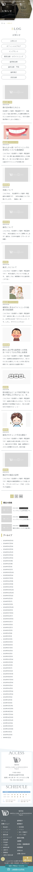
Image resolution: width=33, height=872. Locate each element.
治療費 (19, 841)
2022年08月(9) (8, 677)
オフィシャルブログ (14, 46)
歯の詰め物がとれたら (11, 107)
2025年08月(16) (8, 575)
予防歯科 (5, 842)
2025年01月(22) (8, 595)
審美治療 (5, 834)
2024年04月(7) (8, 622)
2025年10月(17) (8, 569)
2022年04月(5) (8, 688)
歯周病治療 (14, 62)
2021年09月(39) (8, 708)
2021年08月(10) (8, 711)
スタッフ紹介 (22, 834)
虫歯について (8, 190)
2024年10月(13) (8, 604)
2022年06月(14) (8, 682)
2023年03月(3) (8, 656)
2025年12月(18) (8, 564)
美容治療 (13, 77)
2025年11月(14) (7, 566)
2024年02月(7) (8, 627)
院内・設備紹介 (23, 832)
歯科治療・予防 (13, 67)
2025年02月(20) (8, 593)
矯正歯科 (5, 827)
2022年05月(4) (8, 685)
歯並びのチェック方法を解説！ (15, 435)
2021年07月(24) (8, 714)
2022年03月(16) (8, 691)
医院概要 (21, 827)
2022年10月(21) (8, 671)
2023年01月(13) (8, 662)
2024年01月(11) (7, 630)
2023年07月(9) (8, 648)
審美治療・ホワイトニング (13, 56)
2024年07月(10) (8, 613)
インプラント (13, 51)
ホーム (3, 23)
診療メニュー (5, 824)
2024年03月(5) (8, 624)
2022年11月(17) (7, 668)
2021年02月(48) (8, 729)
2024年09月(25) (8, 607)
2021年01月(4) (7, 732)
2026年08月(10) (8, 540)
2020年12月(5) (7, 734)
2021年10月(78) (8, 706)
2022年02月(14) (8, 694)
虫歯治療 (5, 840)
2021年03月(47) (8, 726)
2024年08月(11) (8, 610)
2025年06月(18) (8, 581)
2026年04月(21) (8, 552)
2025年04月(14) (8, 587)
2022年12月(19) (8, 665)
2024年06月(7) (8, 616)
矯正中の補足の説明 (10, 475)
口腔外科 (5, 850)
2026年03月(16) (8, 555)
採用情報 (20, 847)
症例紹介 (20, 821)
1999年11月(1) (7, 737)
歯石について (8, 227)
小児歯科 (5, 845)
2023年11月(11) (7, 636)
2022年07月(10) (8, 679)
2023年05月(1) (7, 653)
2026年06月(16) (8, 546)
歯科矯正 (13, 72)
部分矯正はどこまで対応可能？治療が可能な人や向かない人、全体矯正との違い (16, 394)
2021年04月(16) (8, 723)
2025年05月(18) (8, 584)
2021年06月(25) (8, 717)
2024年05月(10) (8, 619)
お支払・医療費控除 (23, 844)
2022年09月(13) (8, 674)
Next (21, 496)
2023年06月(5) (8, 650)
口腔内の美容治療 (8, 855)
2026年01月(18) (8, 561)
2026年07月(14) (8, 543)
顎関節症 (5, 852)
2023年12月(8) (7, 633)
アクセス (21, 829)
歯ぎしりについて (10, 267)
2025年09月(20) (8, 572)
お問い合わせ (21, 854)
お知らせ (13, 41)
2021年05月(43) (8, 720)
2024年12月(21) (8, 598)
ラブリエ (5, 832)
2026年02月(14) (8, 558)
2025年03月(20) (8, 590)
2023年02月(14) (8, 659)
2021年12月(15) (7, 700)
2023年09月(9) (8, 642)
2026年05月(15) (8, 549)
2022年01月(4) (7, 697)
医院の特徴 (20, 838)
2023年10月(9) (7, 639)
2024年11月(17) (7, 601)
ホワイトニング (7, 837)
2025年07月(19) (8, 578)
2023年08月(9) (8, 645)
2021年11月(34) (7, 703)
